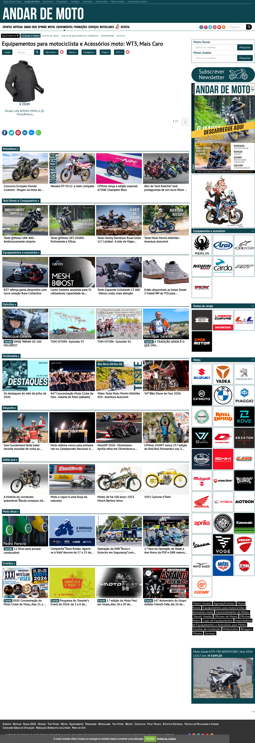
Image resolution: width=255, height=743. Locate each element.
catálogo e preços (30, 35)
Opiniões (8, 304)
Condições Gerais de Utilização (18, 727)
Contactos (140, 724)
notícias (121, 35)
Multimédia (10, 356)
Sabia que (9, 459)
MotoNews (10, 149)
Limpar (7, 52)
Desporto (8, 408)
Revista (125, 27)
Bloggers (246, 629)
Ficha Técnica (154, 724)
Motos (64, 724)
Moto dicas (10, 511)
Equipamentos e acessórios (20, 252)
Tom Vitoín (53, 724)
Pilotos (197, 633)
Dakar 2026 (30, 27)
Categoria (88, 52)
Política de (166, 738)
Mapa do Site (78, 727)
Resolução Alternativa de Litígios (53, 727)
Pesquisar (245, 47)
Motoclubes (107, 27)
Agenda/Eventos (224, 603)
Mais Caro (50, 52)
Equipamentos (76, 724)
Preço (104, 52)
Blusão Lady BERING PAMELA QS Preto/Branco (24, 112)
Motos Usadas (202, 603)
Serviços (210, 633)
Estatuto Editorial (173, 724)
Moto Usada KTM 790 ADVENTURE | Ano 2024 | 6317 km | (223, 654)
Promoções (80, 27)
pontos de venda (50, 35)
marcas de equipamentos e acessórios (79, 35)
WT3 (118, 52)
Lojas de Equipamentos (218, 620)
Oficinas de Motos (225, 616)
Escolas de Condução (206, 629)
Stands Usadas (202, 616)
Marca (72, 52)
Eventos (7, 27)
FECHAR (150, 738)
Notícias (17, 724)
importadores (107, 35)
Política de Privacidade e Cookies (201, 724)
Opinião (42, 27)
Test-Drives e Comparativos (20, 200)
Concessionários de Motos (232, 612)
